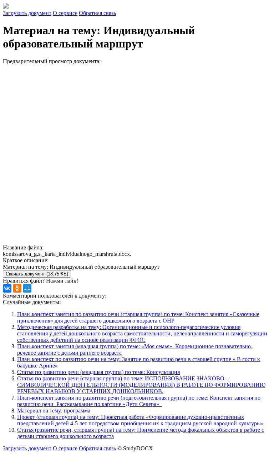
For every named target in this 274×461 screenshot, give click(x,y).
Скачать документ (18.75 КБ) (37, 274)
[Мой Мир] (27, 288)
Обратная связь (97, 13)
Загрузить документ (27, 13)
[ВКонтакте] (7, 288)
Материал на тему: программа (53, 410)
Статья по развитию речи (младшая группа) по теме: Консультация (98, 372)
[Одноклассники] (17, 288)
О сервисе (65, 13)
